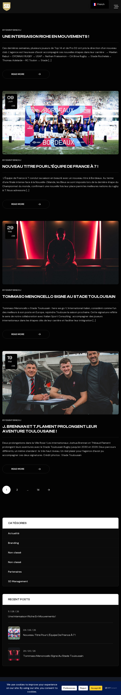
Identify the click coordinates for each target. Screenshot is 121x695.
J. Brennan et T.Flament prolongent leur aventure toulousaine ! (49, 428)
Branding (13, 543)
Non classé (14, 552)
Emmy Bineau (13, 30)
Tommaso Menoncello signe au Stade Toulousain (58, 296)
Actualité (13, 533)
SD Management (18, 581)
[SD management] (6, 6)
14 (38, 489)
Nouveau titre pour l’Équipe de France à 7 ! (50, 166)
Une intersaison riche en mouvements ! (45, 36)
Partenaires (15, 571)
